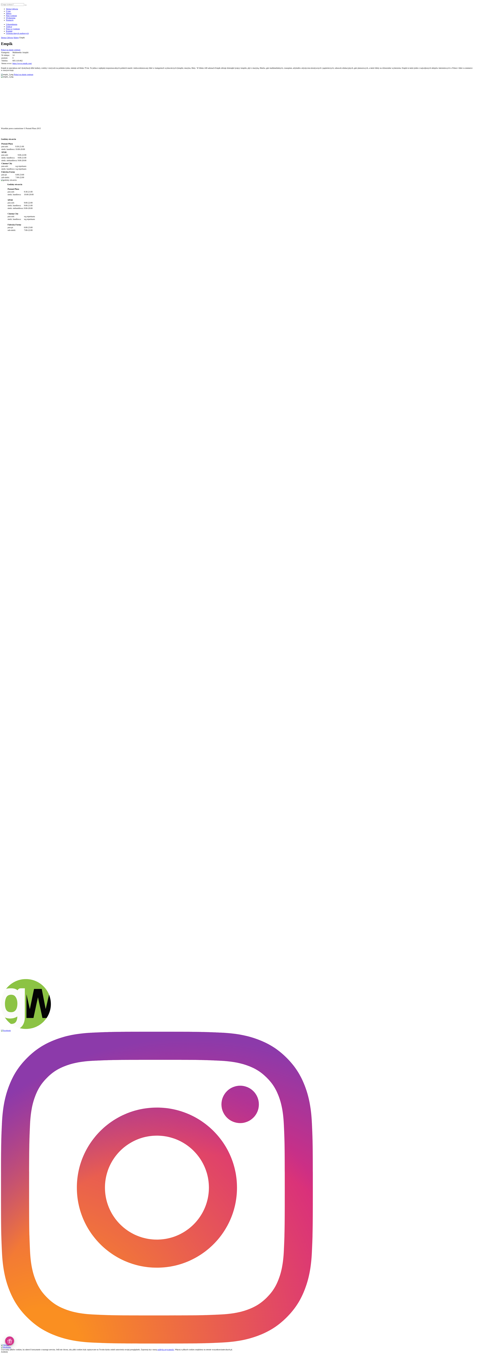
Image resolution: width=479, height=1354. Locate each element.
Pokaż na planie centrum (10, 50)
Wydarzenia (10, 18)
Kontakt (9, 31)
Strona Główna (12, 9)
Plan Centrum (11, 16)
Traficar (9, 27)
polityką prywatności (166, 1350)
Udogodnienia (11, 24)
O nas (8, 11)
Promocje (9, 20)
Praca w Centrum (13, 29)
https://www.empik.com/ (22, 63)
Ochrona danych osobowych (17, 33)
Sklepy (8, 13)
